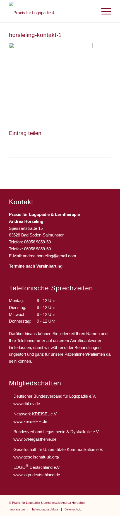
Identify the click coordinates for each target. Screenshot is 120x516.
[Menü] (103, 11)
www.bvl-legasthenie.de (34, 439)
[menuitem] (103, 11)
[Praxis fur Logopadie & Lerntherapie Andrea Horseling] (49, 11)
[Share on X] (60, 150)
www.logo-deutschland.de (36, 474)
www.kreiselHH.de (30, 421)
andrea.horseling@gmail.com (49, 255)
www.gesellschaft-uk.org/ (36, 457)
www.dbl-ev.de (26, 403)
